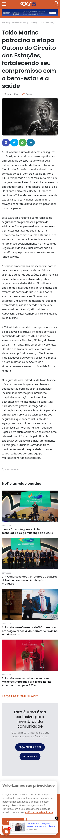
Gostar (29, 94)
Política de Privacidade (39, 812)
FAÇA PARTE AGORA (30, 747)
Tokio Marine (12, 469)
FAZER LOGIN (30, 756)
